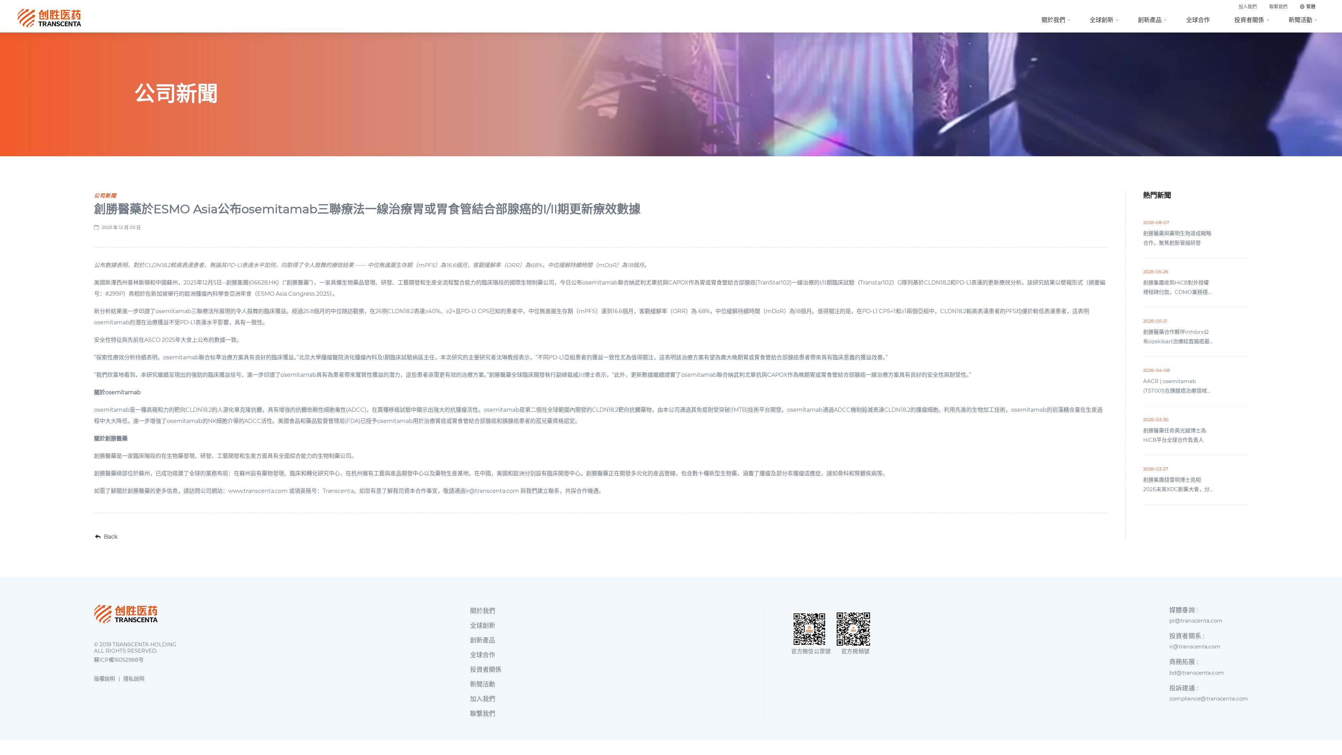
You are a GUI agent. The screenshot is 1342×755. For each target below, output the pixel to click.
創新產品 (1150, 19)
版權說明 (104, 678)
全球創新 (1101, 19)
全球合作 (1198, 19)
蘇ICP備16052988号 (119, 660)
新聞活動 (1300, 19)
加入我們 (1248, 6)
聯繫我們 (1278, 6)
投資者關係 (1249, 19)
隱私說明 (133, 678)
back (111, 537)
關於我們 (1053, 19)
